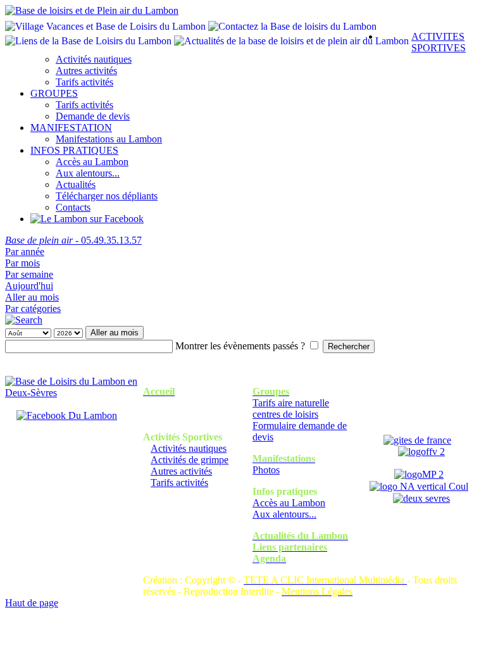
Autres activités (86, 70)
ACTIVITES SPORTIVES (438, 42)
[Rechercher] (23, 320)
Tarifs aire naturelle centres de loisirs (290, 408)
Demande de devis (93, 116)
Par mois (22, 263)
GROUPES (54, 93)
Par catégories (33, 308)
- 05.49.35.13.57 (73, 240)
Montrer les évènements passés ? (240, 345)
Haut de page (31, 602)
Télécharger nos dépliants (107, 195)
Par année (24, 251)
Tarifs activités (84, 82)
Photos (266, 469)
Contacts (73, 207)
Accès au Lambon (92, 161)
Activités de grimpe (189, 459)
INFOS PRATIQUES (74, 150)
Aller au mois (32, 297)
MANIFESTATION (71, 127)
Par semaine (29, 274)
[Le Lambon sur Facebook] (87, 218)
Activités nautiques (94, 59)
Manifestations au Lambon (109, 139)
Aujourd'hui (29, 285)
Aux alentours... (88, 173)
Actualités (76, 184)
